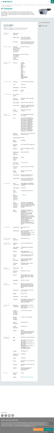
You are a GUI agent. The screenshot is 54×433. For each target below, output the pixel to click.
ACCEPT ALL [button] (48, 429)
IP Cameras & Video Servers (30, 4)
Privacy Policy (27, 426)
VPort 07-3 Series (48, 4)
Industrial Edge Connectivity (16, 4)
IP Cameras (40, 4)
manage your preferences (24, 425)
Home (2, 4)
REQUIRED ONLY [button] (38, 429)
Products (7, 4)
